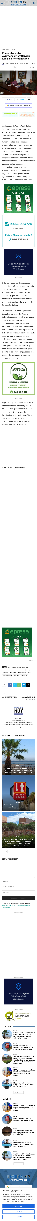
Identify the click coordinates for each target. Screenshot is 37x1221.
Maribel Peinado (7, 675)
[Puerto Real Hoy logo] (18, 1177)
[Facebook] (10, 685)
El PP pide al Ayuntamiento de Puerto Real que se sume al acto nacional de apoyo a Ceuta (24, 1072)
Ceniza (15, 670)
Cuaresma (5, 672)
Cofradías (21, 670)
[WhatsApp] (19, 685)
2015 (9, 667)
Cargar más (18, 1092)
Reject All (18, 1217)
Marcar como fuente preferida (20, 105)
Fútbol (15, 1080)
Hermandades (22, 672)
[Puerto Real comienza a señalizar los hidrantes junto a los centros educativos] (18, 793)
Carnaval (14, 49)
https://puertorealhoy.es (18, 720)
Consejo (28, 670)
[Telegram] (24, 685)
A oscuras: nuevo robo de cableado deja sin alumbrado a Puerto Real (23, 1132)
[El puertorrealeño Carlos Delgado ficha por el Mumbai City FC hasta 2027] (7, 1084)
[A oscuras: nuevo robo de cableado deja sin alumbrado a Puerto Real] (7, 1131)
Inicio (3, 49)
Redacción (10, 63)
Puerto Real (24, 675)
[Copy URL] (28, 685)
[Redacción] (3, 63)
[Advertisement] (18, 26)
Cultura (8, 49)
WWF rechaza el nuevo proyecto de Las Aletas (9, 696)
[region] (18, 1204)
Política (15, 1067)
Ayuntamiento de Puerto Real (20, 667)
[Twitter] (15, 685)
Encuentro (13, 672)
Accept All (18, 1206)
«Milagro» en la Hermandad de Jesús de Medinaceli (28, 697)
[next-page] (6, 851)
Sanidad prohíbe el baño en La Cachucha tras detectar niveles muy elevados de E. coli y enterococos (18, 770)
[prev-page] (3, 851)
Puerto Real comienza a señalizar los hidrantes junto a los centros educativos (18, 807)
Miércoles (16, 675)
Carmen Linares (7, 670)
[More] (29, 99)
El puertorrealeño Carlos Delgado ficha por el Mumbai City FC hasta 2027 (23, 1084)
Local (29, 672)
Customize (18, 1211)
